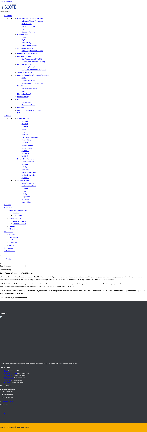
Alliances (7, 116)
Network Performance (26, 159)
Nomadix (25, 170)
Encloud (25, 189)
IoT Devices (26, 102)
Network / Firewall (29, 26)
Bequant (25, 121)
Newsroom (8, 232)
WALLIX (25, 156)
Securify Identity (28, 145)
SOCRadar (25, 153)
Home (6, 371)
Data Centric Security (30, 45)
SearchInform (27, 148)
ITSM (19, 113)
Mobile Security (23, 97)
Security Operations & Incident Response (33, 75)
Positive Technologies (30, 137)
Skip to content (6, 1)
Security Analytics (28, 81)
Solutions (8, 16)
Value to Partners (19, 221)
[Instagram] (4, 413)
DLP (23, 40)
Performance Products (10, 373)
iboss (24, 129)
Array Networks (28, 162)
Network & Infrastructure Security (30, 18)
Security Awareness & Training (33, 62)
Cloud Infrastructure (29, 89)
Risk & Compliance (24, 56)
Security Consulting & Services (29, 110)
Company (8, 207)
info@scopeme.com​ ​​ (8, 401)
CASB (24, 91)
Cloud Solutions (23, 180)
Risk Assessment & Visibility (32, 59)
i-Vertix (24, 167)
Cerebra (25, 124)
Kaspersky (26, 132)
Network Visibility (28, 32)
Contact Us (8, 248)
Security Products (9, 375)
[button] (73, 263)
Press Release (14, 237)
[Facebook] (4, 410)
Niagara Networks (29, 172)
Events (11, 240)
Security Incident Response (32, 83)
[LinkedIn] (4, 415)
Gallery (11, 245)
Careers (12, 226)
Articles (12, 235)
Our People (17, 216)
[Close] (1, 255)
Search (2, 266)
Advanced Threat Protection (32, 21)
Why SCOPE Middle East (18, 210)
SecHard (25, 143)
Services (7, 205)
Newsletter (13, 243)
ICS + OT (25, 29)
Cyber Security (23, 118)
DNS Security (27, 24)
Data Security (22, 35)
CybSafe (25, 126)
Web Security (22, 108)
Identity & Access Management (29, 53)
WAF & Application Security (32, 51)
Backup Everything (29, 186)
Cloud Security (22, 86)
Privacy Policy (14, 229)
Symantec (25, 151)
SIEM (24, 78)
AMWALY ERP (9, 251)
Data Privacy (26, 43)
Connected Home (28, 105)
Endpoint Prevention (29, 67)
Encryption (26, 37)
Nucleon (25, 135)
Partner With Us (15, 218)
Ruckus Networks (28, 175)
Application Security (25, 48)
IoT (18, 99)
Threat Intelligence (24, 72)
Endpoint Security (24, 64)
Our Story (16, 213)
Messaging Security (24, 94)
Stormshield (26, 140)
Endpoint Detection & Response (34, 70)
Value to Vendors (19, 224)
